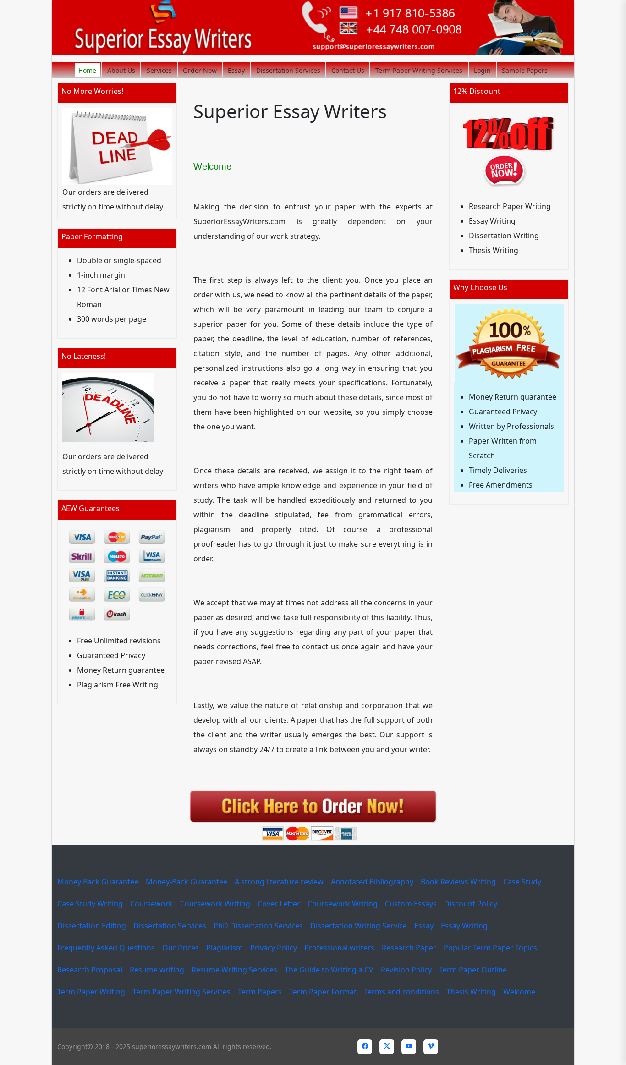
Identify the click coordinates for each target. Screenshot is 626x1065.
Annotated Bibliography (372, 882)
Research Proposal (89, 970)
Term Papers (260, 992)
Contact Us (347, 70)
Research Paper (409, 948)
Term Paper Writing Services (418, 70)
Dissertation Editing (91, 926)
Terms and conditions (401, 992)
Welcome (519, 992)
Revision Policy (406, 970)
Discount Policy (470, 904)
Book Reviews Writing (458, 882)
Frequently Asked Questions (106, 948)
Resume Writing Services (234, 970)
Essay (236, 70)
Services (159, 70)
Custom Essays (411, 904)
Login (482, 70)
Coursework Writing (215, 904)
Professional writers (339, 948)
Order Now (200, 70)
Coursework (151, 904)
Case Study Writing (90, 904)
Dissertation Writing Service (358, 926)
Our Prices (180, 948)
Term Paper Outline (473, 970)
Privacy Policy (273, 948)
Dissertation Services (288, 70)
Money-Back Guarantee (186, 882)
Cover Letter (279, 904)
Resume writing (157, 970)
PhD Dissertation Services (258, 926)
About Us (121, 70)
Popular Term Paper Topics (490, 948)
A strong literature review (279, 882)
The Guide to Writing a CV (329, 970)
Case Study (522, 882)
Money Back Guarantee (97, 882)
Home (87, 70)
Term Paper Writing (91, 992)
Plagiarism (224, 948)
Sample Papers (525, 70)
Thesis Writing (471, 992)
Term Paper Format (323, 992)
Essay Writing (464, 926)
